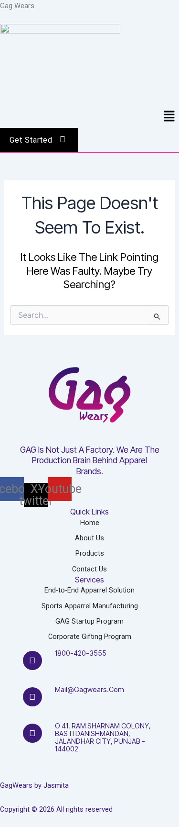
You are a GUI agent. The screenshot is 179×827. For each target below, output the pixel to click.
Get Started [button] (31, 140)
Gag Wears (17, 5)
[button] (169, 116)
